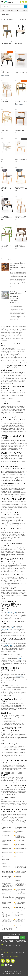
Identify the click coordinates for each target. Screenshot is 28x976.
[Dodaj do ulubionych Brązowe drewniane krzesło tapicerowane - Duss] (16, 226)
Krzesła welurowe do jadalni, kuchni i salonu (20, 867)
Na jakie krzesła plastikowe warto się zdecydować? (20, 909)
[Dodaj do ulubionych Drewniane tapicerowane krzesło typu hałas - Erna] (16, 52)
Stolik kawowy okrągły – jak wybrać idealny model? (21, 914)
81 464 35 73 (8, 952)
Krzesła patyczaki (11, 612)
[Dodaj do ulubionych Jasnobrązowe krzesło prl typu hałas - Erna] (16, 110)
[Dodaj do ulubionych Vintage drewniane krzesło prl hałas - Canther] (2, 52)
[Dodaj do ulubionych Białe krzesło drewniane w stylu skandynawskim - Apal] (16, 139)
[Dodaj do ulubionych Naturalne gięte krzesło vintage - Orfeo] (2, 110)
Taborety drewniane (10, 645)
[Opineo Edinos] (7, 964)
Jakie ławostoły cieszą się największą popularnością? (20, 920)
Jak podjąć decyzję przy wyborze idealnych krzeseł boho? (7, 891)
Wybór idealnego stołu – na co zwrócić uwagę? (8, 896)
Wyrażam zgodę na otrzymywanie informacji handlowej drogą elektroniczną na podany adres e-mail (14, 941)
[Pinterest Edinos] (13, 961)
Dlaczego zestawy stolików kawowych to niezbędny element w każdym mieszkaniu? (7, 927)
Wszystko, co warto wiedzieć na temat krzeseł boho (20, 903)
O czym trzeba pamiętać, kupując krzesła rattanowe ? (6, 909)
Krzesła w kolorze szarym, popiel (6, 849)
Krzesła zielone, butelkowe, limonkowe (20, 857)
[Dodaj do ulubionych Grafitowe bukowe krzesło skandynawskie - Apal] (16, 168)
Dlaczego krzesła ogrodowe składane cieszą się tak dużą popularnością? (20, 897)
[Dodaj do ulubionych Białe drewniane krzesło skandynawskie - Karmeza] (2, 81)
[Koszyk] (26, 2)
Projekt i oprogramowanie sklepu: (11, 973)
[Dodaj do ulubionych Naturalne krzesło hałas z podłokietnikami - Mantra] (16, 81)
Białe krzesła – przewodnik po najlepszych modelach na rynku (21, 878)
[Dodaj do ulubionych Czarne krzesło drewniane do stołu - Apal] (2, 168)
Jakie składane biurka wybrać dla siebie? (20, 926)
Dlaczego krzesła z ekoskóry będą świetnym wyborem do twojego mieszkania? (7, 885)
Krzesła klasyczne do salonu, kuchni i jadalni (7, 853)
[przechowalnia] (23, 2)
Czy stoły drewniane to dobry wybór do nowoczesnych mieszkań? (7, 914)
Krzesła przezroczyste (7, 831)
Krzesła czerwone (19, 840)
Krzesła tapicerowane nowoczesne (20, 828)
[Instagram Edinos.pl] (8, 961)
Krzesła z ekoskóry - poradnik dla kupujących (7, 903)
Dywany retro (19, 676)
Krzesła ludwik (5, 835)
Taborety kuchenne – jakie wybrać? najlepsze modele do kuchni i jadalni (8, 921)
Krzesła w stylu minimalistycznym (6, 845)
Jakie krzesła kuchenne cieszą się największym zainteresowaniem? (7, 872)
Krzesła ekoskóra (19, 862)
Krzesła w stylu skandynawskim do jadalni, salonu (6, 858)
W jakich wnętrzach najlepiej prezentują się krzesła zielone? (21, 884)
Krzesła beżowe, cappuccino (19, 832)
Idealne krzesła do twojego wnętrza (19, 845)
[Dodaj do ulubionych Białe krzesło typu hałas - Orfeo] (2, 139)
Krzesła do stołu (6, 866)
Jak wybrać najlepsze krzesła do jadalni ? (20, 872)
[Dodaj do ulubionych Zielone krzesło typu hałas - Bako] (2, 226)
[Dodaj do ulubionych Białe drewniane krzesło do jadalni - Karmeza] (16, 197)
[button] (25, 6)
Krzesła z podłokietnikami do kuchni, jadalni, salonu (20, 836)
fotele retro (21, 658)
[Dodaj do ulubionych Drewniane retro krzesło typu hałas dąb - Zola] (2, 23)
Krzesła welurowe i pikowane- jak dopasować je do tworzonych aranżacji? (20, 891)
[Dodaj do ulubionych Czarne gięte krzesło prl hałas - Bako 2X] (16, 23)
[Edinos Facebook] (3, 961)
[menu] (21, 2)
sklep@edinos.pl (11, 956)
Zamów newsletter (14, 934)
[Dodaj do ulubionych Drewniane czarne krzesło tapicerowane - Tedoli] (2, 197)
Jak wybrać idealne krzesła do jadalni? (6, 877)
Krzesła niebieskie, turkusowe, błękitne (20, 853)
